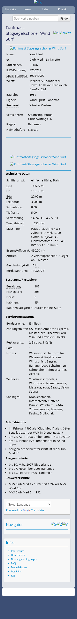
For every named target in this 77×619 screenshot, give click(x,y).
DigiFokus (16, 571)
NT (56, 218)
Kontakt (62, 9)
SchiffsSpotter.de (43, 592)
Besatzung (13, 286)
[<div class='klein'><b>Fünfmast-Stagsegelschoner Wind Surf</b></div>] (38, 157)
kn (37, 265)
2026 (30, 592)
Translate (37, 510)
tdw (42, 223)
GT (43, 218)
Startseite (10, 9)
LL (7, 191)
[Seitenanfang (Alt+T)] (54, 524)
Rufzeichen (14, 65)
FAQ (13, 563)
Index (45, 9)
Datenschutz (18, 555)
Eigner (10, 100)
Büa (9, 196)
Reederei (12, 105)
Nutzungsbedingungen (24, 559)
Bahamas (52, 100)
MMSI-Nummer (17, 76)
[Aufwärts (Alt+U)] (56, 33)
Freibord (12, 202)
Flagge (10, 124)
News (27, 9)
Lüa (8, 186)
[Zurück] (62, 33)
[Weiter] (68, 33)
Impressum (17, 551)
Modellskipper (19, 567)
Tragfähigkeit (15, 223)
